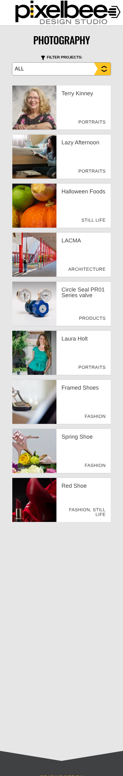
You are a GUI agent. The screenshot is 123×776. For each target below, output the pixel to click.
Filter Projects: (64, 57)
